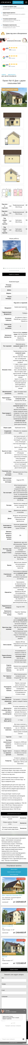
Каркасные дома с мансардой (14, 871)
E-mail (3, 990)
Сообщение (4, 996)
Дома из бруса (12, 74)
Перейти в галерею (14, 274)
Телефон (4, 984)
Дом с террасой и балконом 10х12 (12, 895)
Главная (4, 74)
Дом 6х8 (4, 956)
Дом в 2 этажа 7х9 (7, 926)
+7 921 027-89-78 (6, 2)
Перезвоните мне (18, 2)
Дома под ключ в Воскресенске (16, 33)
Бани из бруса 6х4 (14, 874)
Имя (3, 977)
